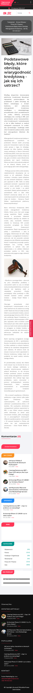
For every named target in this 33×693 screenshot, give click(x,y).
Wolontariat (17, 558)
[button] (30, 1)
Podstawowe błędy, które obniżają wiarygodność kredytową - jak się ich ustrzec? (16, 29)
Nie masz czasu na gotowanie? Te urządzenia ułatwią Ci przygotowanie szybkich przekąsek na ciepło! (16, 577)
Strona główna (20, 22)
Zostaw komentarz (11, 446)
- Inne (16, 466)
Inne (17, 565)
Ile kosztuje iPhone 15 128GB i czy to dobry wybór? (19, 481)
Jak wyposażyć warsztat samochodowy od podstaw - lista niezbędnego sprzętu (19, 489)
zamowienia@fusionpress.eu (10, 678)
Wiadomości (17, 549)
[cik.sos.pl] (29, 13)
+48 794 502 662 (6, 680)
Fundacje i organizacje (17, 555)
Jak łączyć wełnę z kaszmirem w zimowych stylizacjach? (17, 462)
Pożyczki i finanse (16, 24)
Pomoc (17, 552)
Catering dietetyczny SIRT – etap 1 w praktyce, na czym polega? (18, 472)
